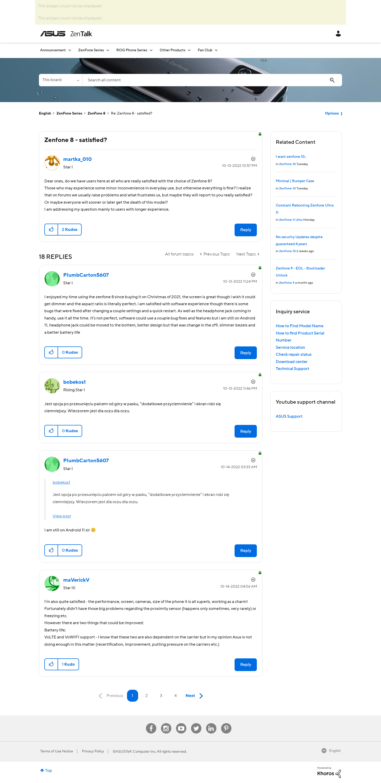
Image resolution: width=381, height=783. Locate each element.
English (45, 113)
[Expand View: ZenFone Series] (107, 50)
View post (62, 516)
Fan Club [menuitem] (205, 50)
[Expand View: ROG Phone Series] (151, 50)
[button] (51, 229)
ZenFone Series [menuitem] (91, 50)
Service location (290, 347)
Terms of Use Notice (56, 751)
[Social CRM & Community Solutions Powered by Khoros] (329, 772)
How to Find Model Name (299, 326)
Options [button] (332, 113)
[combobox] (212, 80)
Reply (245, 229)
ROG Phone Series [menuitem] (131, 50)
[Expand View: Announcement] (69, 50)
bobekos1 (61, 482)
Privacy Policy (93, 751)
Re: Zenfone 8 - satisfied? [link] (131, 113)
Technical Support (292, 368)
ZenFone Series (69, 113)
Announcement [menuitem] (53, 50)
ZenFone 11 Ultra (290, 220)
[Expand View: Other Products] (189, 50)
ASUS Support (289, 416)
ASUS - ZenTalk (66, 34)
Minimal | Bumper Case (295, 181)
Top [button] (48, 770)
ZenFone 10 (287, 164)
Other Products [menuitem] (172, 50)
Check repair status (294, 354)
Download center (292, 361)
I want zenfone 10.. (291, 156)
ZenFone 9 (286, 283)
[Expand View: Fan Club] (216, 50)
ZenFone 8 (96, 113)
